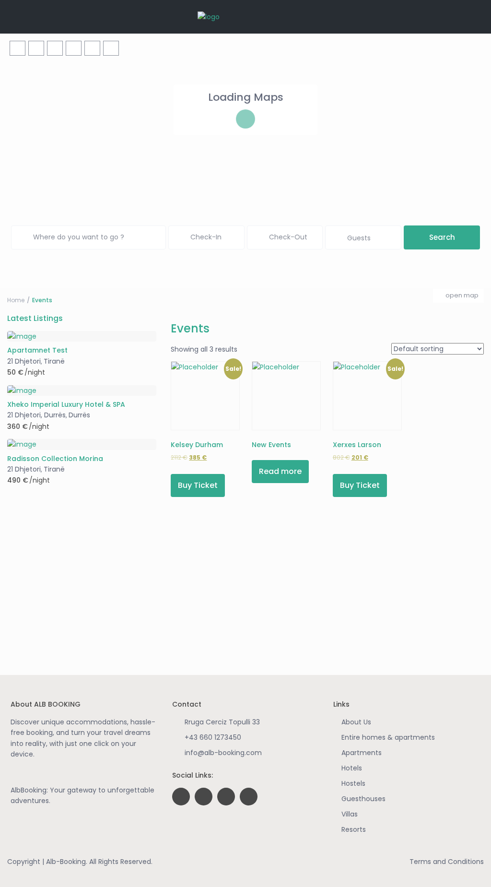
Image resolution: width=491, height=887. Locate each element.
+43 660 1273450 (213, 737)
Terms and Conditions (446, 861)
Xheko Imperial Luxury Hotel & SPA (66, 405)
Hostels (353, 783)
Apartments (361, 752)
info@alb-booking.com (223, 752)
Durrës (79, 415)
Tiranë (54, 361)
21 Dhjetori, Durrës (36, 415)
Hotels (351, 768)
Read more (280, 471)
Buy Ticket (198, 485)
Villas (349, 814)
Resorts (353, 829)
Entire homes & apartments (388, 737)
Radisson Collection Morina (55, 459)
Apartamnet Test (37, 350)
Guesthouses (363, 799)
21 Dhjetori (24, 361)
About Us (356, 722)
